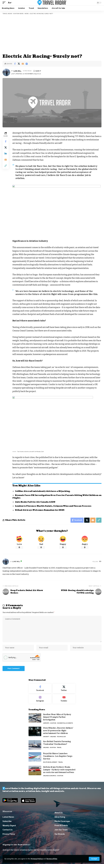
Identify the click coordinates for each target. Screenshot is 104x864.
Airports (46, 723)
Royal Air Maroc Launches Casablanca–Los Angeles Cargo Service (57, 756)
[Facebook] (40, 688)
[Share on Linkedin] (6, 153)
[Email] (22, 64)
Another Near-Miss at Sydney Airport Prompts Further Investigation (57, 717)
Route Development (50, 762)
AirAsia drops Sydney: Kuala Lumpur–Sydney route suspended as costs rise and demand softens (59, 770)
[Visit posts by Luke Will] (6, 72)
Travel (59, 747)
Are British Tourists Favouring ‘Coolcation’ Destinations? (57, 742)
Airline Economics (49, 775)
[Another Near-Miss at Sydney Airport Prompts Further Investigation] (35, 718)
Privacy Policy (37, 859)
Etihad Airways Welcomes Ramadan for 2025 (39, 510)
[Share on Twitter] (19, 64)
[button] (94, 859)
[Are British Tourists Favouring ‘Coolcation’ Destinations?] (35, 745)
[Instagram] (40, 699)
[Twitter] (64, 688)
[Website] (100, 561)
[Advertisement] (52, 34)
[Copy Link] (6, 166)
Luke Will (17, 71)
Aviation (53, 723)
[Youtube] (64, 699)
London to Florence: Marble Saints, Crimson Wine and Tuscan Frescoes (53, 506)
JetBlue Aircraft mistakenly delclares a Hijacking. (42, 491)
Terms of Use (51, 859)
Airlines (53, 736)
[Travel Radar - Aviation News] (52, 2)
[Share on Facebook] (15, 64)
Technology (61, 736)
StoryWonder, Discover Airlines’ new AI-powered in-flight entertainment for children (58, 731)
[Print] (26, 64)
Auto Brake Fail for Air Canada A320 (35, 502)
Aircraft (46, 736)
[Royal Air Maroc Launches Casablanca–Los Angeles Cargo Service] (35, 757)
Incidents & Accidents (65, 723)
